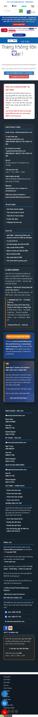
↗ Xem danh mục (10, 562)
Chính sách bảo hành (14, 493)
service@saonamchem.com (16, 442)
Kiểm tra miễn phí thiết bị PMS (17, 251)
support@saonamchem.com (16, 151)
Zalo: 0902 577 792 (14, 617)
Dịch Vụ (25, 48)
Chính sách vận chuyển (15, 497)
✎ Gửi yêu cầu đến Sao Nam (19, 648)
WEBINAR (25, 61)
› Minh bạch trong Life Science (14, 594)
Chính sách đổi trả (13, 500)
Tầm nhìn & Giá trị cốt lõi (15, 212)
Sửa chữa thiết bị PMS (14, 257)
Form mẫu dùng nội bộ (14, 519)
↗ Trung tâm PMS (10, 552)
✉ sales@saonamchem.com (14, 621)
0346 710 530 (9, 434)
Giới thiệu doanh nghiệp (15, 209)
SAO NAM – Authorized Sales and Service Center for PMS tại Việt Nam (19, 236)
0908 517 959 (9, 455)
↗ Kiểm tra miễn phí (24, 569)
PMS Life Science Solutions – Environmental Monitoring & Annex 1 (18, 196)
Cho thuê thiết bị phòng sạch (17, 261)
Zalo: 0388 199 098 (14, 612)
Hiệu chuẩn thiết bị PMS (15, 247)
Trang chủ (13, 42)
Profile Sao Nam (12, 219)
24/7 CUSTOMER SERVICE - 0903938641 (20, 2)
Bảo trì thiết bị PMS (13, 254)
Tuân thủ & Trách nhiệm (15, 216)
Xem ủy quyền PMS (19, 24)
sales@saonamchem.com (15, 139)
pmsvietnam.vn (11, 191)
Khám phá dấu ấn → (19, 35)
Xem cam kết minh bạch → (19, 398)
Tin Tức (25, 54)
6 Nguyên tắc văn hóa (14, 222)
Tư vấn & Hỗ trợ (12, 241)
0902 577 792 (20, 141)
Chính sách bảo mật (14, 490)
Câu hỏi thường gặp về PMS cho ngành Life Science (18, 530)
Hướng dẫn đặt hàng (14, 522)
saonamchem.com (12, 188)
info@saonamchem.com (19, 76)
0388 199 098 (10, 141)
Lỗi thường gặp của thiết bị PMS (18, 244)
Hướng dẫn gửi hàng (14, 525)
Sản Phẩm (14, 48)
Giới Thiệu (25, 42)
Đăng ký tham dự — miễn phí (18, 325)
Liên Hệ (19, 67)
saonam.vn (23, 188)
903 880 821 (10, 153)
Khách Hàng (14, 61)
